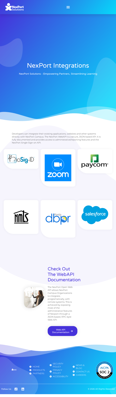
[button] (68, 7)
